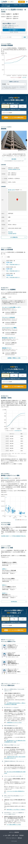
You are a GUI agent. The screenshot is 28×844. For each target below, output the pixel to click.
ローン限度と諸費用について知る (14, 824)
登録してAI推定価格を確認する (12, 264)
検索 (25, 37)
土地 (22, 106)
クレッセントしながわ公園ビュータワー (11, 307)
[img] (14, 419)
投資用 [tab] (9, 297)
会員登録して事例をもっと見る (14, 358)
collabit (15, 841)
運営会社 (20, 838)
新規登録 (17, 832)
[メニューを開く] (26, 2)
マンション (5, 106)
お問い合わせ (15, 835)
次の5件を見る (14, 601)
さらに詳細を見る (14, 237)
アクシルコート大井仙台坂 (8, 317)
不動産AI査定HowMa (6, 4)
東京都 (20, 4)
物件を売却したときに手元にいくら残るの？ (16, 809)
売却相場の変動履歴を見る (13, 169)
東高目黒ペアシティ (7, 348)
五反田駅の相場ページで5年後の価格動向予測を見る (13, 536)
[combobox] (11, 37)
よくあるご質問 (6, 835)
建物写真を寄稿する (22, 150)
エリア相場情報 (14, 4)
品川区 (24, 4)
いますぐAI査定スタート (14, 29)
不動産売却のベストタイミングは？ (14, 722)
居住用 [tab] (4, 297)
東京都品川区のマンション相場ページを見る (11, 463)
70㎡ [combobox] (8, 84)
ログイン (11, 832)
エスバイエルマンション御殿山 (9, 327)
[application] (14, 66)
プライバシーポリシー (11, 838)
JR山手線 (10, 232)
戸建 (14, 106)
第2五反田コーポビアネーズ (8, 337)
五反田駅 (6, 478)
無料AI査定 (21, 1)
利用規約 (21, 835)
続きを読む (14, 159)
